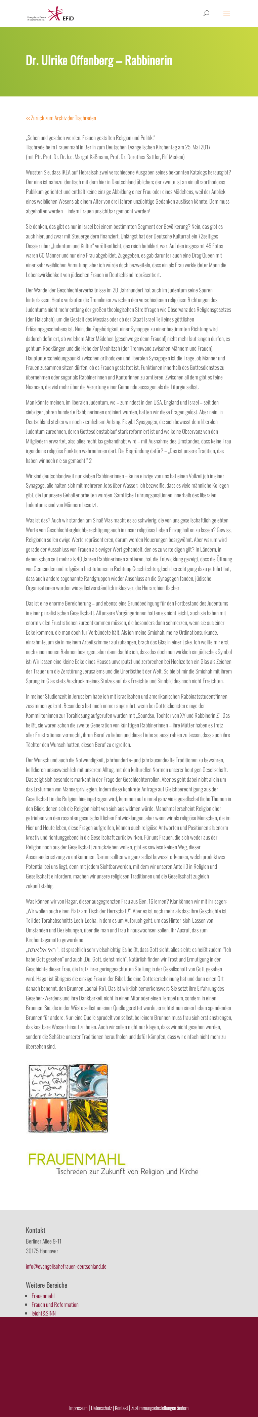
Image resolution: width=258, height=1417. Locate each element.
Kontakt (122, 1407)
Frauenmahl (43, 1295)
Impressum (78, 1407)
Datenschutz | (102, 1407)
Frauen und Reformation (55, 1304)
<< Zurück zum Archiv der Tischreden (61, 118)
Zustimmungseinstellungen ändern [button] (159, 1407)
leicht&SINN (44, 1313)
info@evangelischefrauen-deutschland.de (66, 1266)
